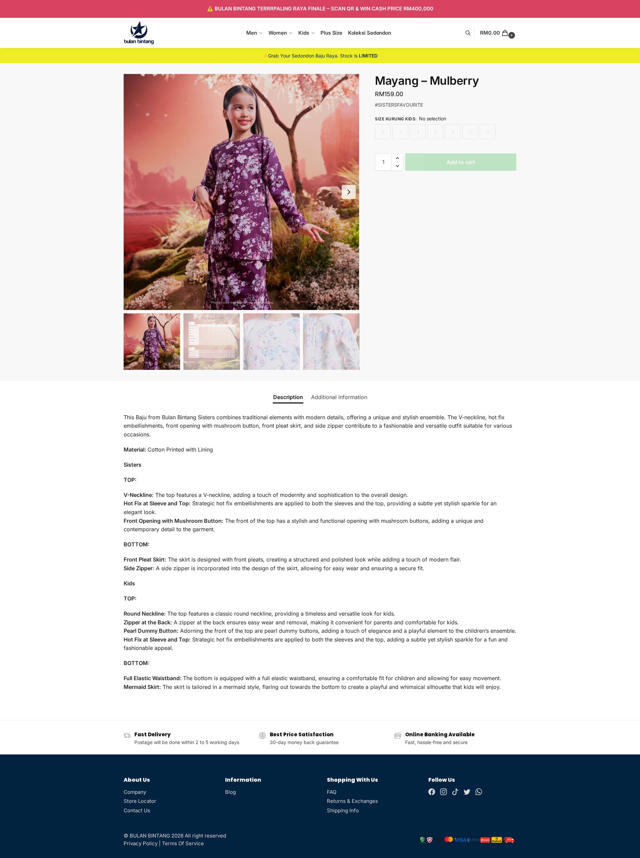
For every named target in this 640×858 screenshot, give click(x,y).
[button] (498, 33)
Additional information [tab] (339, 397)
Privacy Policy (141, 843)
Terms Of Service (183, 843)
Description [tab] (288, 397)
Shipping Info (343, 810)
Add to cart (460, 162)
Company (135, 792)
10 (470, 131)
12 (487, 131)
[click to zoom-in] (241, 192)
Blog (230, 792)
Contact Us (137, 810)
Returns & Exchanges (352, 801)
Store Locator (140, 801)
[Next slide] (349, 192)
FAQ (331, 792)
